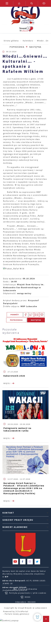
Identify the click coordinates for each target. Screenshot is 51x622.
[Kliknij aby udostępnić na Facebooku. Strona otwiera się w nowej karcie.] (25, 314)
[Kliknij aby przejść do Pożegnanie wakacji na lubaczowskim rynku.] (25, 404)
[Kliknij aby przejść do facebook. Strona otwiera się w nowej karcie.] (23, 561)
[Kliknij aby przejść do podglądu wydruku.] (42, 314)
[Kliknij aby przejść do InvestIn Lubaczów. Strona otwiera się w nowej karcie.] (26, 29)
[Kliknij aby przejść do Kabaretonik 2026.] (25, 352)
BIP (7, 576)
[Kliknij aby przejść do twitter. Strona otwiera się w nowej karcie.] (37, 561)
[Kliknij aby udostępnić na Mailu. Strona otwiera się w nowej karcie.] (36, 314)
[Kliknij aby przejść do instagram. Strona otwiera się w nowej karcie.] (30, 561)
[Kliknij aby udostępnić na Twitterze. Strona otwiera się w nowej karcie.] (31, 314)
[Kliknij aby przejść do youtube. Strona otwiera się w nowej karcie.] (15, 561)
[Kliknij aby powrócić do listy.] (26, 47)
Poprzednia (17, 47)
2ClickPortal (21, 611)
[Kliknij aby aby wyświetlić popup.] (37, 617)
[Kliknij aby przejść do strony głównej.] (19, 3)
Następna (35, 47)
